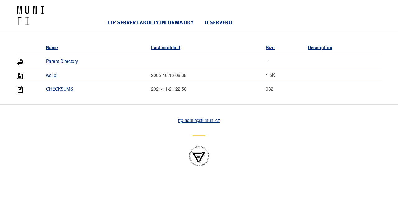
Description (320, 47)
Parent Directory (62, 61)
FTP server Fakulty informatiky (150, 22)
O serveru (218, 22)
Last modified (165, 47)
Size (270, 47)
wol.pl (51, 75)
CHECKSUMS (59, 89)
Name (52, 47)
